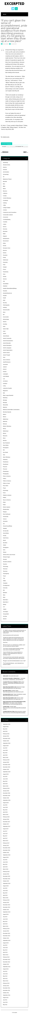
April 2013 (5, 952)
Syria (4, 549)
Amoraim (5, 169)
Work (4, 597)
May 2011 (5, 1004)
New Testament (6, 443)
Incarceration (6, 317)
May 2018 (5, 809)
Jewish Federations (7, 345)
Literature (5, 383)
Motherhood (5, 431)
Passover (5, 466)
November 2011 (6, 990)
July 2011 (5, 999)
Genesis (5, 279)
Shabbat (5, 528)
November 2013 (6, 935)
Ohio (4, 454)
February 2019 (6, 788)
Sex (4, 523)
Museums (5, 435)
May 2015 (5, 893)
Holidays (5, 307)
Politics (4, 478)
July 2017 (5, 831)
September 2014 (6, 912)
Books (4, 188)
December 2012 (6, 959)
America (5, 167)
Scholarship (5, 516)
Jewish (4, 333)
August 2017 (6, 828)
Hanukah (5, 290)
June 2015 (5, 890)
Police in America (7, 476)
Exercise (5, 250)
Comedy (5, 210)
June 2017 (5, 833)
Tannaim (5, 559)
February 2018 (6, 816)
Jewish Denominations (8, 340)
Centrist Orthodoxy (7, 198)
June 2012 (5, 973)
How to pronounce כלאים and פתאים (11, 635)
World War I (5, 599)
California (5, 193)
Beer (4, 183)
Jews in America (6, 359)
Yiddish (4, 609)
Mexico (4, 416)
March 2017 (5, 840)
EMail (4, 233)
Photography (6, 473)
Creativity (5, 221)
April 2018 (5, 812)
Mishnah (5, 423)
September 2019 (6, 771)
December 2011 (6, 988)
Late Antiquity (6, 376)
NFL (4, 450)
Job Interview (12, 146)
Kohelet (4, 371)
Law (4, 378)
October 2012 (6, 964)
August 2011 (5, 997)
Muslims (5, 440)
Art (3, 176)
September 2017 (6, 826)
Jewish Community (7, 338)
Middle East (5, 419)
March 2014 (5, 926)
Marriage (5, 400)
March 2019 (5, 786)
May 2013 (5, 950)
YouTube (5, 616)
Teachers (5, 564)
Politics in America (7, 480)
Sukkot (4, 545)
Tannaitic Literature (7, 561)
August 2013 (6, 942)
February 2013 (6, 957)
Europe (4, 245)
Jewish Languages (7, 347)
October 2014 (6, 909)
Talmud (4, 552)
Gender (4, 276)
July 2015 (5, 888)
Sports (4, 540)
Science (5, 519)
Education (5, 231)
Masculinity (5, 404)
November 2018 (6, 795)
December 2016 (6, 847)
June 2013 (5, 947)
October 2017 (6, 824)
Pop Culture (5, 485)
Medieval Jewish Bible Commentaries (11, 409)
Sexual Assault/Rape (7, 526)
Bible (4, 186)
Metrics (4, 414)
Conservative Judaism (8, 214)
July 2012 (5, 971)
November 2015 (6, 878)
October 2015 (6, 881)
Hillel (4, 300)
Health (4, 297)
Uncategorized (6, 585)
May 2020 (5, 752)
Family (4, 257)
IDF (4, 314)
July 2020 (5, 748)
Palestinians (5, 461)
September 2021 (6, 724)
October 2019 (6, 769)
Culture (4, 224)
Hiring (7, 146)
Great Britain (5, 283)
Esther (4, 243)
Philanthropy (6, 471)
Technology (5, 566)
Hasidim (5, 295)
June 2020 (5, 750)
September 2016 (6, 855)
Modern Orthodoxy (7, 426)
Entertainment (6, 238)
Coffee (4, 205)
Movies (4, 433)
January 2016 (6, 874)
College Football (6, 207)
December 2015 (6, 876)
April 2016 (5, 866)
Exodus (4, 252)
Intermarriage (6, 319)
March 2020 (5, 757)
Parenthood (5, 464)
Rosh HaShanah (6, 514)
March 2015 (5, 897)
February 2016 (6, 871)
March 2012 (5, 980)
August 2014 (6, 914)
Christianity (5, 200)
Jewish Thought (6, 355)
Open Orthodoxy (6, 457)
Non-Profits (5, 452)
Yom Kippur (5, 611)
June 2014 (5, 919)
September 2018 (6, 800)
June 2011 (5, 1002)
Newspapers (6, 447)
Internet (4, 321)
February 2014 (6, 928)
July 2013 (5, 945)
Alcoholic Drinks (6, 164)
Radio (4, 502)
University (5, 587)
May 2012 (5, 976)
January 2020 (6, 762)
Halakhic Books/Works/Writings (10, 288)
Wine (4, 595)
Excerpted (14, 3)
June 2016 (5, 862)
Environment (6, 240)
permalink (25, 146)
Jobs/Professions (6, 362)
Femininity (5, 262)
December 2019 (6, 764)
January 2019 (6, 790)
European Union (6, 248)
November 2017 (6, 821)
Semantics (5, 521)
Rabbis (4, 497)
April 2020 (5, 755)
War (4, 590)
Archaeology (6, 174)
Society (4, 535)
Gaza (4, 274)
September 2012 (6, 966)
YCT (4, 606)
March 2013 (5, 954)
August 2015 (6, 885)
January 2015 (6, 902)
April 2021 (5, 731)
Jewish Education (7, 343)
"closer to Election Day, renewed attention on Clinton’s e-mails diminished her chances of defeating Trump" (12, 653)
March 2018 (5, 814)
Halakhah (5, 286)
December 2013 (6, 933)
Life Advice (5, 381)
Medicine (5, 407)
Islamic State (6, 328)
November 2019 (6, 767)
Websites (5, 592)
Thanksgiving (6, 573)
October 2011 (6, 992)
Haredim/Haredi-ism (7, 293)
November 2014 (6, 907)
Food (4, 264)
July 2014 (5, 916)
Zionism (4, 618)
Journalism (5, 364)
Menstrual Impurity (7, 412)
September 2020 (6, 743)
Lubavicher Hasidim (7, 388)
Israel (4, 331)
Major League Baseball (8, 395)
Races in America (7, 500)
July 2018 (5, 805)
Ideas (4, 312)
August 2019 (6, 774)
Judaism (5, 366)
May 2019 (5, 781)
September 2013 (6, 940)
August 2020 (6, 745)
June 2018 (5, 807)
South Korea (5, 537)
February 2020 (6, 759)
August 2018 (6, 802)
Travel (4, 576)
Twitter (12, 8)
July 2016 (5, 859)
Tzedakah (5, 583)
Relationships (6, 509)
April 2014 (5, 923)
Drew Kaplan (6, 43)
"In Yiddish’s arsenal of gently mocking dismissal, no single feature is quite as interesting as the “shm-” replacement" (14, 631)
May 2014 (5, 921)
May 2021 (5, 729)
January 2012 (6, 985)
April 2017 (5, 838)
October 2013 (6, 938)
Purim (4, 492)
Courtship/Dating (6, 219)
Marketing (5, 397)
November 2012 (6, 961)
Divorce (4, 226)
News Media (5, 445)
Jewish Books (6, 336)
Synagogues (6, 547)
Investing (5, 324)
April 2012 (5, 978)
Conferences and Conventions (9, 212)
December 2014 (6, 904)
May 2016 (5, 864)
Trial (4, 578)
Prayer (4, 488)
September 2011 (6, 995)
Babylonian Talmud (7, 179)
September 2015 (6, 883)
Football (5, 267)
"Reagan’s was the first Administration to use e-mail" (14, 660)
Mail (4, 393)
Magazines (5, 390)
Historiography (6, 305)
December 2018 (6, 793)
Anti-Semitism (6, 172)
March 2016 (5, 869)
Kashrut (4, 369)
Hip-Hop (5, 302)
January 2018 (6, 819)
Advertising (5, 162)
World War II (5, 602)
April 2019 (5, 783)
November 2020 (6, 738)
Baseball (5, 181)
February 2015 (6, 900)
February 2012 (6, 983)
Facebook (5, 255)
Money (4, 428)
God (4, 281)
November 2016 (6, 850)
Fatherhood (5, 259)
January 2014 (6, 931)
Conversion (5, 217)
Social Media (6, 533)
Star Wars (5, 542)
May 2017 (5, 835)
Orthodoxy (5, 459)
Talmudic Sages (6, 557)
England (5, 236)
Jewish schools (6, 352)
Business (9, 143)
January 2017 (6, 845)
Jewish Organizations (7, 350)
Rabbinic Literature (7, 495)
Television (5, 568)
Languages (5, 374)
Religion (5, 511)
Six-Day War (5, 530)
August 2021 (6, 726)
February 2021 (6, 733)
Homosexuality (6, 309)
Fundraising (5, 271)
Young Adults (6, 614)
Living (4, 385)
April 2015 (5, 895)
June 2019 (5, 778)
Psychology (5, 490)
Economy (5, 229)
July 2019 (5, 776)
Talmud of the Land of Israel (9, 554)
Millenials (5, 421)
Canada (5, 195)
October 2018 (6, 798)
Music (4, 438)
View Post (5, 642)
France (4, 269)
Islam (4, 326)
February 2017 (6, 843)
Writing (4, 604)
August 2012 (6, 969)
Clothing (5, 202)
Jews (4, 357)
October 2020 (6, 740)
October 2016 (6, 852)
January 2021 (6, 736)
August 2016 (6, 857)
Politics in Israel (6, 483)
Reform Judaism (6, 507)
